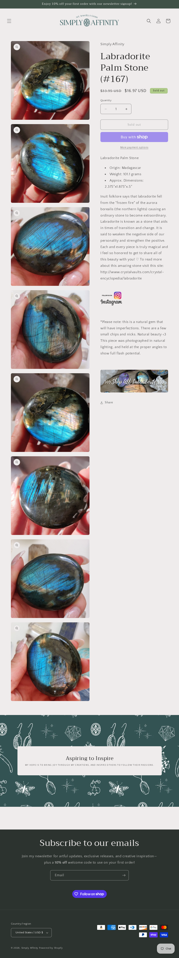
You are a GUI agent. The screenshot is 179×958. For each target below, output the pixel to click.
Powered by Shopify (51, 948)
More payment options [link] (134, 147)
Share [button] (109, 402)
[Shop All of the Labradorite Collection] (134, 381)
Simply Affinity (29, 948)
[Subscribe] (124, 875)
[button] (9, 21)
